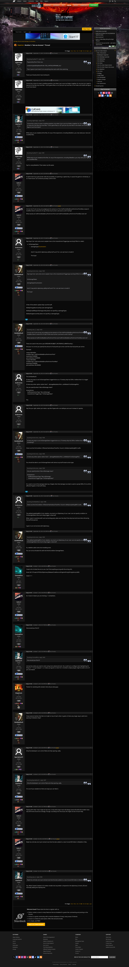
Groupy (14, 949)
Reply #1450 (29, 871)
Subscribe (112, 957)
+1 (18, 257)
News (37, 1)
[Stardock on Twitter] (98, 93)
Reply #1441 (29, 592)
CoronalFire (19, 575)
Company (78, 934)
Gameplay (48, 5)
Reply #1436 (29, 405)
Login (29, 32)
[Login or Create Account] (110, 1)
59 (83, 51)
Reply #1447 (29, 774)
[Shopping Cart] (112, 1)
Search (24, 32)
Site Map (74, 964)
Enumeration (42, 246)
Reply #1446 (29, 747)
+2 (18, 72)
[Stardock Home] (14, 1)
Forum (69, 5)
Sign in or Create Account (36, 924)
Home (15, 41)
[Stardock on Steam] (111, 93)
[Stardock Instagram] (109, 93)
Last (91, 51)
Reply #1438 (29, 496)
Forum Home (19, 32)
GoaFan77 (18, 124)
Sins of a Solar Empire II (48, 943)
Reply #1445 (29, 713)
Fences (14, 943)
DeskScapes (15, 945)
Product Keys (109, 943)
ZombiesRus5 (18, 274)
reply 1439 (42, 537)
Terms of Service (63, 964)
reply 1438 (43, 502)
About (76, 937)
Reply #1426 (29, 53)
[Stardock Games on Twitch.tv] (106, 93)
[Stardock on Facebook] (101, 93)
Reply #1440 (29, 566)
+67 (19, 766)
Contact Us (77, 951)
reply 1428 (41, 153)
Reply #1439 (29, 531)
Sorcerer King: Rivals (47, 953)
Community (31, 1)
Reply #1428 (29, 114)
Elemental (45, 939)
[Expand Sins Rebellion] (96, 69)
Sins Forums (55, 53)
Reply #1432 (29, 238)
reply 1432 (39, 329)
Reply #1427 (29, 80)
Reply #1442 (29, 625)
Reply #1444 (29, 684)
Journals (56, 5)
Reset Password (109, 945)
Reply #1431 (29, 206)
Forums (77, 953)
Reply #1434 (29, 323)
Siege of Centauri (47, 951)
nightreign (18, 62)
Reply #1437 (29, 432)
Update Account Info (110, 947)
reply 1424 (41, 59)
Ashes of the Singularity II (48, 937)
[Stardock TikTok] (105, 95)
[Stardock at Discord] (102, 95)
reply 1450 (39, 877)
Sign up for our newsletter (82, 957)
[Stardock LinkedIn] (107, 95)
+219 (19, 700)
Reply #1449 (29, 839)
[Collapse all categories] (115, 50)
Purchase (94, 5)
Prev (75, 51)
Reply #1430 (29, 173)
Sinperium (18, 693)
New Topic (86, 29)
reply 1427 (41, 120)
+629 (19, 133)
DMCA (69, 964)
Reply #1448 (29, 806)
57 (79, 51)
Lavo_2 (19, 183)
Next (87, 51)
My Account (108, 939)
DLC (63, 5)
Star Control (46, 945)
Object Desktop (16, 937)
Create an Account (110, 941)
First (72, 51)
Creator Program (79, 949)
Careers (77, 943)
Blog (41, 1)
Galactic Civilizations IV (48, 941)
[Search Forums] (115, 1)
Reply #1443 (29, 651)
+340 (19, 284)
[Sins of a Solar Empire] (64, 15)
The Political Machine (48, 947)
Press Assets (78, 947)
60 (85, 51)
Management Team (79, 941)
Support (46, 1)
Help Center (108, 937)
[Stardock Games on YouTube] (103, 93)
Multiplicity (15, 947)
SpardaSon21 (18, 757)
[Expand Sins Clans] (96, 71)
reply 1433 (42, 271)
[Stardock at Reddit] (99, 95)
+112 (19, 192)
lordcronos (18, 247)
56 (77, 51)
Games (24, 1)
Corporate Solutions (17, 939)
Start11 (14, 941)
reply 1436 (42, 437)
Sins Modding (32, 41)
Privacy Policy (56, 964)
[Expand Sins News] (96, 63)
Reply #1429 (29, 147)
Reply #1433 (29, 265)
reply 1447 (43, 780)
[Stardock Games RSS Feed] (110, 95)
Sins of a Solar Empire (22, 41)
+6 (18, 585)
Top (90, 53)
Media (76, 5)
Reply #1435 (29, 373)
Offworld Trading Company (49, 949)
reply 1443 (42, 657)
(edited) (59, 206)
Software (19, 1)
